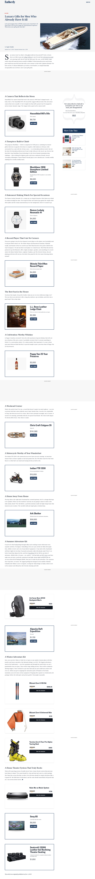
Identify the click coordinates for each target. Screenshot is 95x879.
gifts (29, 55)
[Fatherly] (10, 2)
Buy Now (33, 183)
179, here (45, 555)
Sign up (74, 115)
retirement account (48, 57)
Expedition (31, 553)
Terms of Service (78, 112)
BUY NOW (33, 123)
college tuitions (28, 57)
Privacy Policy (83, 112)
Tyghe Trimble (10, 47)
